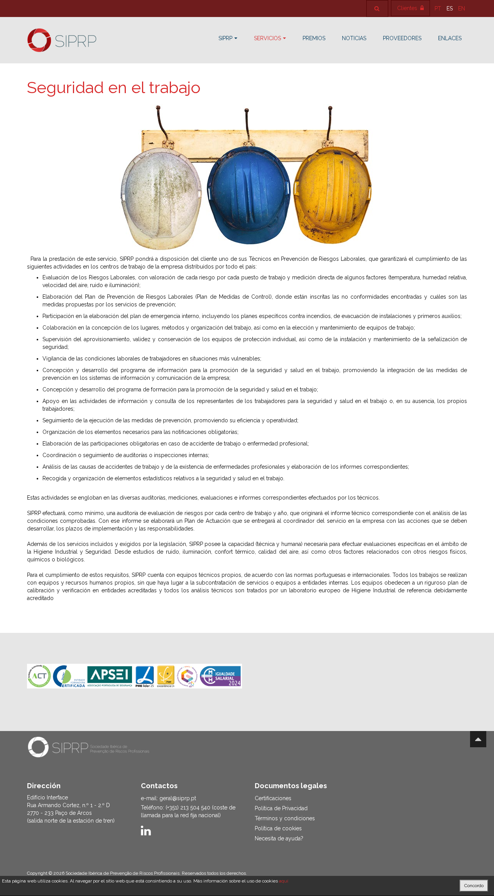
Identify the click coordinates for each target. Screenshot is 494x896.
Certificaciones (273, 798)
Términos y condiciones (285, 818)
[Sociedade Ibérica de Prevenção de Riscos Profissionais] (61, 40)
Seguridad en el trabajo (114, 87)
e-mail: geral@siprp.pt (168, 798)
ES (450, 8)
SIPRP (225, 38)
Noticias (354, 38)
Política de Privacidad (281, 808)
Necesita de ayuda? (279, 838)
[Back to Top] (478, 739)
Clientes (408, 8)
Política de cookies (278, 828)
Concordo (474, 885)
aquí (283, 881)
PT (439, 8)
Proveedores (402, 38)
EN (461, 8)
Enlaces (450, 38)
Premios (314, 38)
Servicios (267, 38)
